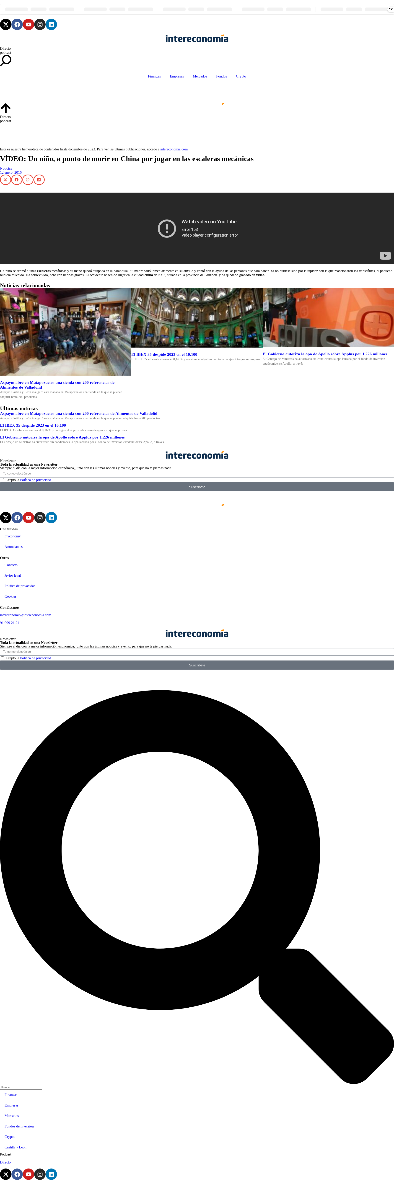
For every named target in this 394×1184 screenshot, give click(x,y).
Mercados (200, 76)
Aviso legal (13, 575)
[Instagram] (40, 24)
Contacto (11, 565)
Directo (5, 48)
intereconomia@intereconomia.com (25, 615)
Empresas (177, 76)
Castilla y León (15, 1147)
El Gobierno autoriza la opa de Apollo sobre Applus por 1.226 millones (325, 354)
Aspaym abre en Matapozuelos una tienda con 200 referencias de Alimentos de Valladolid (78, 413)
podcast (5, 52)
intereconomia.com (174, 149)
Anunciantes (14, 547)
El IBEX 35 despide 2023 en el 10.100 (164, 354)
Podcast (5, 1154)
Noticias (6, 168)
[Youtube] (28, 24)
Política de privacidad (35, 480)
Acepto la (28, 480)
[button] (5, 180)
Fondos (221, 76)
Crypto (241, 76)
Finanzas (154, 76)
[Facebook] (17, 24)
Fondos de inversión (19, 1126)
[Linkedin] (51, 24)
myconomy (13, 536)
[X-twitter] (5, 24)
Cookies (10, 596)
